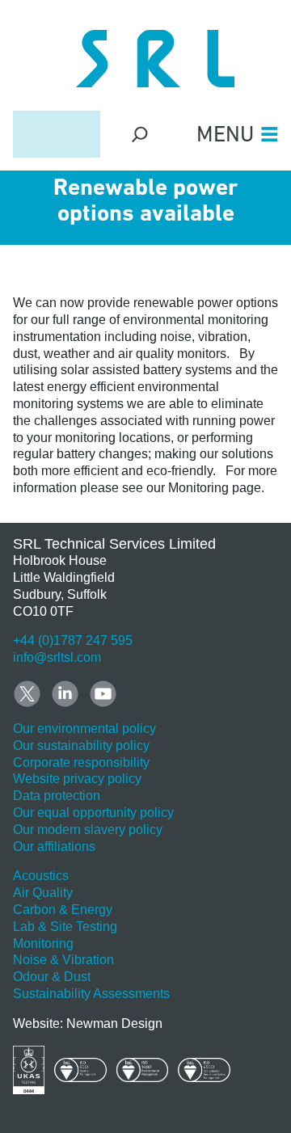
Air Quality (43, 892)
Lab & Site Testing (65, 926)
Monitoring (43, 943)
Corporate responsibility (81, 762)
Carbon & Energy (62, 909)
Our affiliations (54, 846)
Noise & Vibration (63, 960)
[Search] (140, 134)
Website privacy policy (77, 779)
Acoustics (41, 875)
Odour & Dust (52, 976)
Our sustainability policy (81, 745)
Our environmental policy (84, 728)
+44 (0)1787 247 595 (73, 640)
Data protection (56, 795)
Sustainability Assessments (91, 993)
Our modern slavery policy (87, 829)
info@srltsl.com (57, 657)
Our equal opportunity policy (93, 812)
